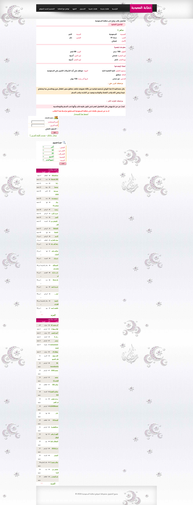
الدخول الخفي (50, 129)
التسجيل (82, 8)
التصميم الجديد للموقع (47, 8)
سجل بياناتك (52, 135)
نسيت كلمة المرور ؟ (38, 135)
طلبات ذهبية (93, 8)
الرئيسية (115, 8)
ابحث (63, 163)
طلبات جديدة (104, 8)
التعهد (74, 8)
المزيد (53, 315)
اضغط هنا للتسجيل (81, 114)
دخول (54, 132)
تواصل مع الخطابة (63, 8)
